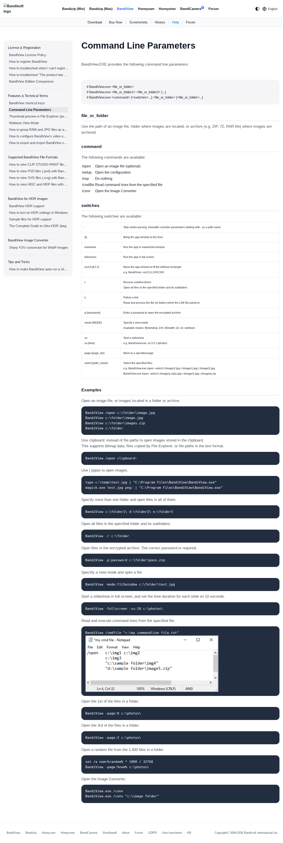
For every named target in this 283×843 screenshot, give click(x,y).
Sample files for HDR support (30, 219)
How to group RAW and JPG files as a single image (38, 129)
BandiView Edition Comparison (31, 81)
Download (95, 22)
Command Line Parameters (30, 110)
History (160, 22)
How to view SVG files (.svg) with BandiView (38, 178)
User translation (172, 832)
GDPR (152, 832)
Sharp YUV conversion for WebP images (38, 247)
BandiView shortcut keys (27, 103)
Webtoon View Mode (24, 123)
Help (175, 22)
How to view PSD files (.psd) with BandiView (38, 171)
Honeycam (146, 9)
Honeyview (167, 9)
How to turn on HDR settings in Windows (38, 212)
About (126, 832)
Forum (213, 9)
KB (189, 832)
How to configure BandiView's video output (38, 136)
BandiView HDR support (26, 206)
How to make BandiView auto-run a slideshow (38, 269)
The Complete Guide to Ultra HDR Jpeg (37, 226)
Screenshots (138, 22)
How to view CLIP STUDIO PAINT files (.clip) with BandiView (38, 164)
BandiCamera (191, 9)
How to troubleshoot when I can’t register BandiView (38, 68)
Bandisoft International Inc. (261, 832)
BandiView (125, 9)
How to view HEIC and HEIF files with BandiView (38, 184)
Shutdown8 (110, 832)
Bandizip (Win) (73, 9)
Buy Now (115, 22)
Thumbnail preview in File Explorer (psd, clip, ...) (38, 116)
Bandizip (30, 832)
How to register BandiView (28, 61)
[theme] (257, 8)
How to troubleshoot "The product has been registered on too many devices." (38, 75)
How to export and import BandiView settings (38, 143)
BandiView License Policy (27, 55)
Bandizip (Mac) (101, 9)
